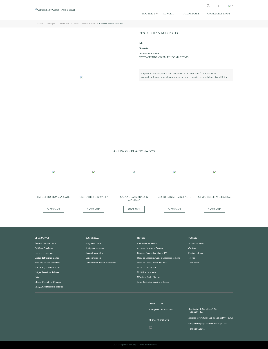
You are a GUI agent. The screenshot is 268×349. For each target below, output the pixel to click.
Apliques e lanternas (95, 248)
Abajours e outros (93, 243)
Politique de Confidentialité (161, 309)
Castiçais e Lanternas (44, 253)
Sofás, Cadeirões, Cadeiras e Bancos (153, 282)
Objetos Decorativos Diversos (48, 282)
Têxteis (192, 238)
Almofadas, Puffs (196, 243)
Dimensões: (144, 48)
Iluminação (92, 238)
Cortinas (192, 248)
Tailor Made (191, 13)
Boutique (148, 13)
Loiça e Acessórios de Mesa (47, 272)
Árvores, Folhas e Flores (45, 243)
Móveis (141, 238)
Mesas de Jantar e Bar (146, 267)
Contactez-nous (218, 13)
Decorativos (64, 23)
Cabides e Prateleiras (44, 248)
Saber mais (53, 209)
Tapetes (191, 258)
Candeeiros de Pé (93, 258)
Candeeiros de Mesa (94, 253)
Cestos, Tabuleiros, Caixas (84, 23)
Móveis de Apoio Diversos (148, 277)
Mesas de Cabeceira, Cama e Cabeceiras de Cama (158, 258)
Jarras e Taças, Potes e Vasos (47, 267)
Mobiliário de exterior (146, 272)
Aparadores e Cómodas (147, 243)
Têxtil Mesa (193, 263)
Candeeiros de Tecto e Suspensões (101, 263)
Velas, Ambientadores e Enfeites (49, 287)
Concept (169, 13)
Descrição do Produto (149, 53)
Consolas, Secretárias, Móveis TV (152, 253)
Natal (37, 277)
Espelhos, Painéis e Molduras (47, 263)
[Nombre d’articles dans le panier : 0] (219, 5)
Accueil (39, 23)
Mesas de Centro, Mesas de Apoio (152, 263)
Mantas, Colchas (195, 253)
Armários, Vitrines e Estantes (150, 248)
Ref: (141, 43)
